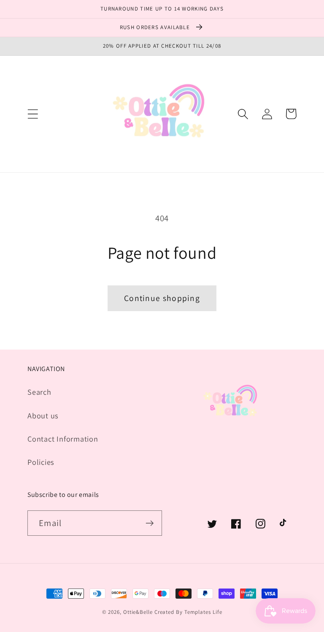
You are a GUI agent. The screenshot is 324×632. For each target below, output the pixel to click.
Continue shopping (162, 298)
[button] (33, 114)
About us (43, 415)
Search (39, 392)
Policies (40, 462)
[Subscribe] (150, 523)
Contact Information (62, 439)
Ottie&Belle (138, 612)
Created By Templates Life (188, 612)
